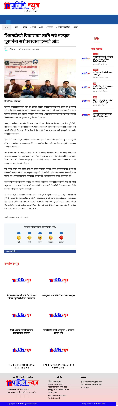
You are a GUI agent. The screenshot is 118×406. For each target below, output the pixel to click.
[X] (22, 396)
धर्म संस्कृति (96, 54)
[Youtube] (26, 396)
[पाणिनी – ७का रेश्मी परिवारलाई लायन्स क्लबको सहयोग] (58, 350)
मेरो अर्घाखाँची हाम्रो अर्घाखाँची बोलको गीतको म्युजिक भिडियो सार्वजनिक (22, 297)
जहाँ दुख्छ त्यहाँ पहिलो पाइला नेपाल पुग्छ (58, 295)
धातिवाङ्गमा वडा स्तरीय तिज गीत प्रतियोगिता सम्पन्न (21, 366)
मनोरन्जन (95, 111)
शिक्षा (95, 83)
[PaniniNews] (21, 5)
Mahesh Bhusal (101, 404)
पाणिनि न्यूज (12, 49)
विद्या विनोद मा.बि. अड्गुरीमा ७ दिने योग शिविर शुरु (58, 331)
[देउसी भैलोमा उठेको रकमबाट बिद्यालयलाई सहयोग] (21, 315)
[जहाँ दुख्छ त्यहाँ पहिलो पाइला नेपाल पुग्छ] (58, 280)
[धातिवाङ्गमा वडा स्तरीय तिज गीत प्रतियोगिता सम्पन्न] (21, 350)
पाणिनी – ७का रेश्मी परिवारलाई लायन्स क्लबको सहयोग (58, 366)
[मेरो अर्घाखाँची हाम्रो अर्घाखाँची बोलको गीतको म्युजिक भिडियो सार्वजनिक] (21, 280)
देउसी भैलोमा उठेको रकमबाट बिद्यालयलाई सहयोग (21, 331)
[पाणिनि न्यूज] (6, 49)
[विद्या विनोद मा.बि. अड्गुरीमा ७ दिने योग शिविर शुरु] (58, 315)
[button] (8, 22)
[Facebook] (18, 396)
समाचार (95, 97)
